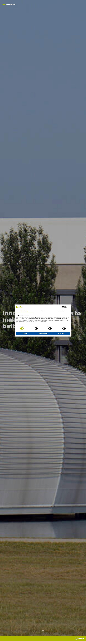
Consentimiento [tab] (24, 311)
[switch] (36, 329)
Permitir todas (61, 333)
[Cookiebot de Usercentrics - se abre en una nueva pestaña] (61, 307)
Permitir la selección (43, 333)
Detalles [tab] (43, 311)
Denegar (25, 333)
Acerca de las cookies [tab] (62, 311)
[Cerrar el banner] (69, 306)
